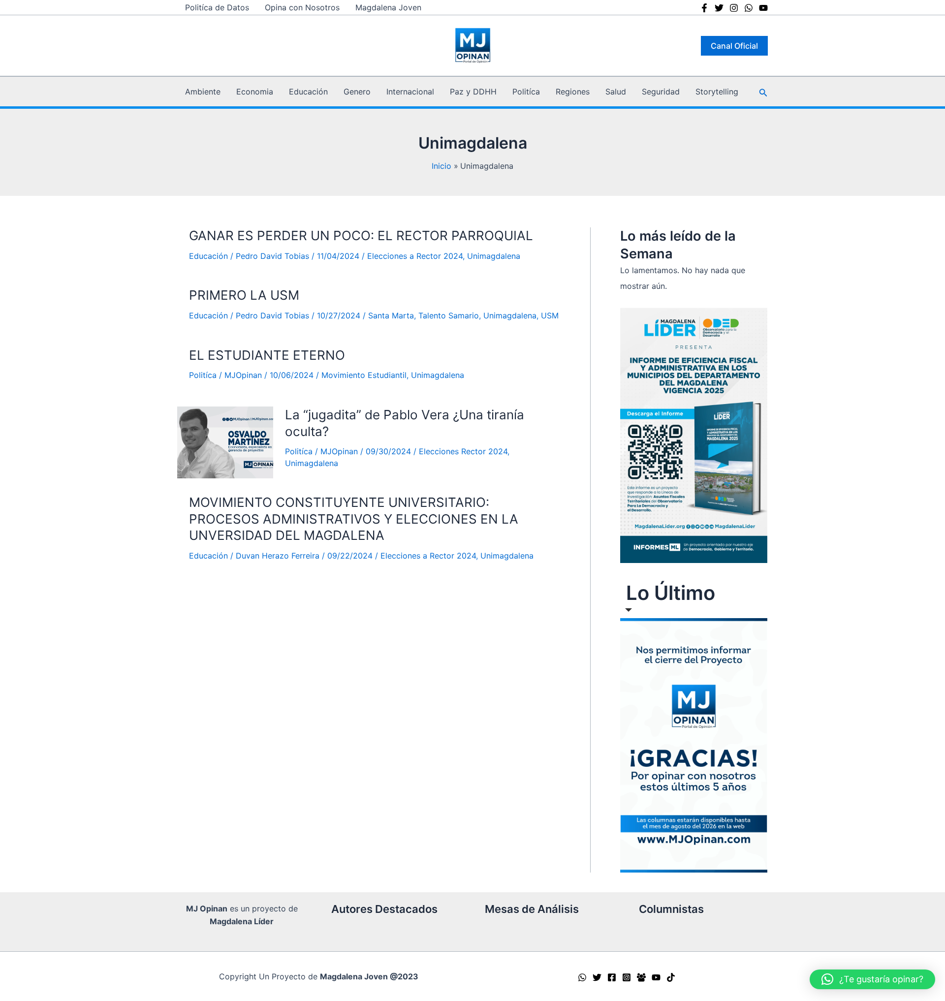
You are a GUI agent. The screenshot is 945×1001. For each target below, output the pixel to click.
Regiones (573, 91)
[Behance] (748, 7)
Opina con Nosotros (302, 7)
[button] (734, 46)
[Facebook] (704, 7)
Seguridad (661, 91)
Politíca (526, 91)
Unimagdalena (493, 256)
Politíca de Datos (217, 7)
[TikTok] (670, 977)
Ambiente (202, 91)
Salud (615, 91)
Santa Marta (391, 315)
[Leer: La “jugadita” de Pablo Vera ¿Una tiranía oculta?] (225, 442)
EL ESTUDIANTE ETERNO (267, 355)
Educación (308, 91)
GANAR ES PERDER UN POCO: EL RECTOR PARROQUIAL (361, 235)
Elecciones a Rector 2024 (415, 256)
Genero (357, 91)
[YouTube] (656, 977)
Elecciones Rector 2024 (463, 451)
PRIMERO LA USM (244, 295)
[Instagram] (733, 7)
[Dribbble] (763, 7)
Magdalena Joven (388, 7)
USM (550, 315)
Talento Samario (448, 315)
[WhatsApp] (582, 977)
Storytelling (716, 91)
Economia (254, 91)
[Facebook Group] (641, 977)
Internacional (410, 91)
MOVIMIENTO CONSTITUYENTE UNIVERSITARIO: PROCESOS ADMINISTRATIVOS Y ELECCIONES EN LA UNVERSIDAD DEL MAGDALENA (353, 519)
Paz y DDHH (473, 91)
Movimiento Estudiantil (364, 375)
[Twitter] (719, 7)
